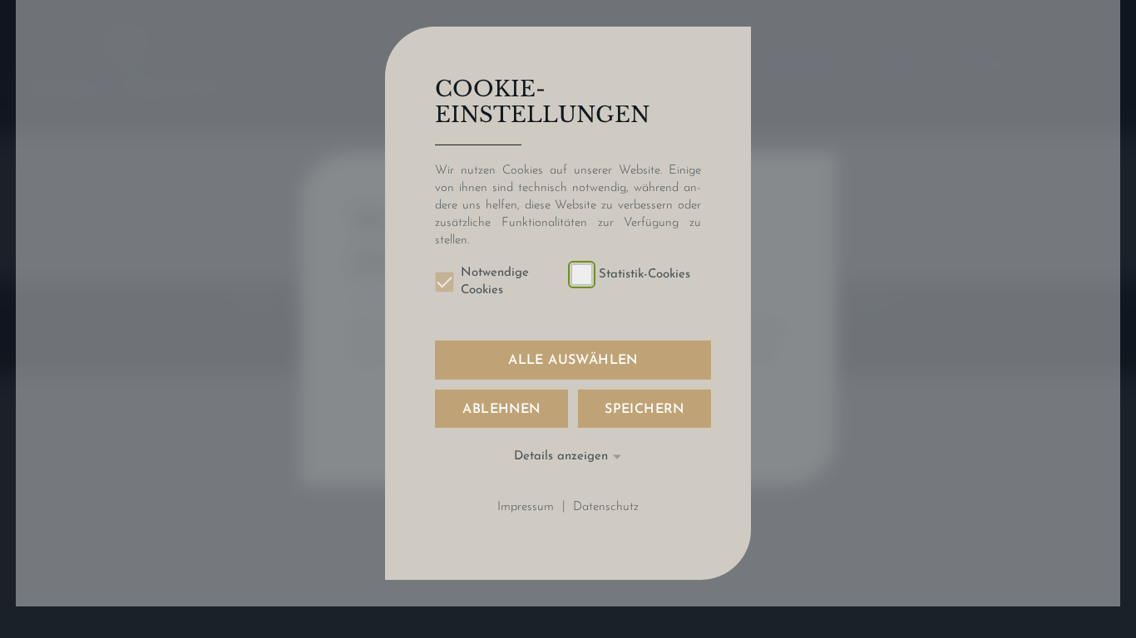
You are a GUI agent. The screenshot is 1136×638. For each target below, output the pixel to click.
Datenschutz (606, 506)
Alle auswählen (573, 360)
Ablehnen (501, 408)
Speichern (644, 408)
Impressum (525, 506)
